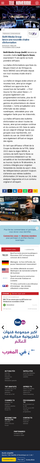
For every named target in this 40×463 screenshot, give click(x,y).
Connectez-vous (10, 236)
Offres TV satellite (28, 388)
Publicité (25, 421)
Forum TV (7, 410)
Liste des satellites (29, 373)
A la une (7, 373)
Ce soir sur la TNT (28, 408)
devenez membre (29, 236)
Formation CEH (18, 433)
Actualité (7, 421)
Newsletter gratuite (11, 380)
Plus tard (21, 459)
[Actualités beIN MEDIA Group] (33, 36)
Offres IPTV (26, 392)
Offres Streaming (28, 394)
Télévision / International (11, 33)
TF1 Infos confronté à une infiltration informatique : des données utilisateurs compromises (24, 286)
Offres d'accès (9, 423)
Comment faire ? (9, 459)
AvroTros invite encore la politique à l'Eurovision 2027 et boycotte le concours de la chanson (23, 255)
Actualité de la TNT (10, 388)
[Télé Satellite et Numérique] (20, 3)
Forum (7, 425)
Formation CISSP (19, 435)
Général (25, 423)
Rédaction (26, 420)
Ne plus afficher (30, 459)
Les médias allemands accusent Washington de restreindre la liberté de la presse (23, 271)
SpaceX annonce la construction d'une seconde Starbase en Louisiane (22, 278)
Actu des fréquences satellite (8, 376)
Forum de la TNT (10, 394)
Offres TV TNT (27, 390)
